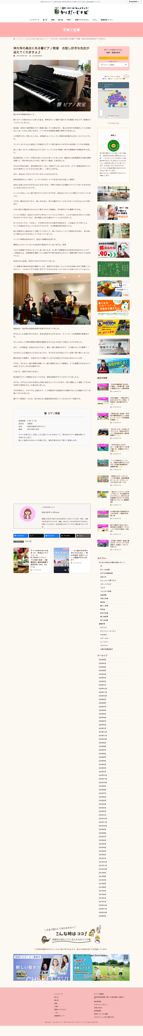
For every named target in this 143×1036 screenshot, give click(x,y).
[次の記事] (61, 557)
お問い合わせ (98, 1007)
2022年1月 (102, 858)
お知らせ (103, 577)
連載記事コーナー (59, 1015)
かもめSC (103, 634)
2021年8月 (102, 876)
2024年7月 (102, 750)
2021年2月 (102, 898)
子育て (56, 1006)
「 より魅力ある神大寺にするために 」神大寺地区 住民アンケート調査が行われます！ (79, 555)
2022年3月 (102, 851)
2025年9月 (102, 699)
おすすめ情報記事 (106, 573)
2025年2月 (102, 724)
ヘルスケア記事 (105, 591)
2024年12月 (103, 732)
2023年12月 (103, 775)
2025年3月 (102, 721)
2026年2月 (102, 681)
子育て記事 (28, 541)
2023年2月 (102, 811)
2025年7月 (102, 706)
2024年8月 (102, 746)
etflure (103, 627)
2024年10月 (103, 739)
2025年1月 (102, 728)
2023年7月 (102, 793)
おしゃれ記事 (105, 569)
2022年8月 (102, 833)
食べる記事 (104, 620)
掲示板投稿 (97, 1001)
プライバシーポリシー (101, 1004)
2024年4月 (102, 761)
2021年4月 (102, 891)
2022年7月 (102, 836)
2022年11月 (103, 822)
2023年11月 (103, 779)
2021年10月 (103, 869)
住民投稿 (103, 595)
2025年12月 (103, 688)
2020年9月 (102, 916)
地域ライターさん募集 (101, 1013)
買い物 (56, 1000)
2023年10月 (103, 782)
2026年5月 (102, 670)
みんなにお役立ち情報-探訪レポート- (112, 562)
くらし (56, 1012)
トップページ (58, 994)
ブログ (102, 587)
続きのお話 (104, 613)
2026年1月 (102, 685)
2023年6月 (102, 797)
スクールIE (104, 638)
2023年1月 (102, 815)
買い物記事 (104, 616)
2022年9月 (102, 829)
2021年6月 (102, 883)
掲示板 (102, 602)
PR (101, 566)
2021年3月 (102, 894)
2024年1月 (102, 771)
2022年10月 (103, 826)
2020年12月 (103, 905)
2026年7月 (102, 663)
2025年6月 (102, 710)
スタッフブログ (105, 584)
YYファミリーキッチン (108, 631)
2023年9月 (102, 786)
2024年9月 (102, 743)
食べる (56, 997)
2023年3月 (102, 808)
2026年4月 (102, 674)
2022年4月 (102, 847)
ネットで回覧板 (99, 994)
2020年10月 (103, 912)
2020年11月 (103, 909)
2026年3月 (102, 678)
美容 (55, 1003)
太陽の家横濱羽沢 (106, 649)
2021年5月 (102, 887)
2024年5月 (102, 757)
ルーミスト (104, 642)
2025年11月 (103, 692)
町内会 (102, 609)
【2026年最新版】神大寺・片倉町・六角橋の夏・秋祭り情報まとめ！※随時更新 (119, 386)
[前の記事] (21, 557)
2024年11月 (103, 735)
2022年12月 (103, 818)
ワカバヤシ (104, 645)
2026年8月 (102, 659)
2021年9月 (102, 872)
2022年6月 (102, 840)
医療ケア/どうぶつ (60, 1009)
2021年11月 (103, 865)
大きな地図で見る (113, 123)
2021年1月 (102, 901)
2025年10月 (103, 696)
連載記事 (102, 624)
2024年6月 (102, 753)
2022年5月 (102, 844)
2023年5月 (102, 800)
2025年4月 (102, 717)
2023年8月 (102, 790)
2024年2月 (102, 768)
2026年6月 (102, 667)
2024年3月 (102, 764)
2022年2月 (102, 854)
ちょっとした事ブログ (108, 580)
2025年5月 (102, 714)
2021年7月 (102, 880)
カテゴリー (113, 61)
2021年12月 (103, 862)
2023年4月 (102, 804)
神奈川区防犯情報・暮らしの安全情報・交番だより (109, 998)
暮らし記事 (104, 606)
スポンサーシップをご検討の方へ (104, 1017)
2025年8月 (102, 703)
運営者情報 (97, 1010)
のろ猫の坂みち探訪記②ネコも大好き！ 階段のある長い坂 (119, 513)
